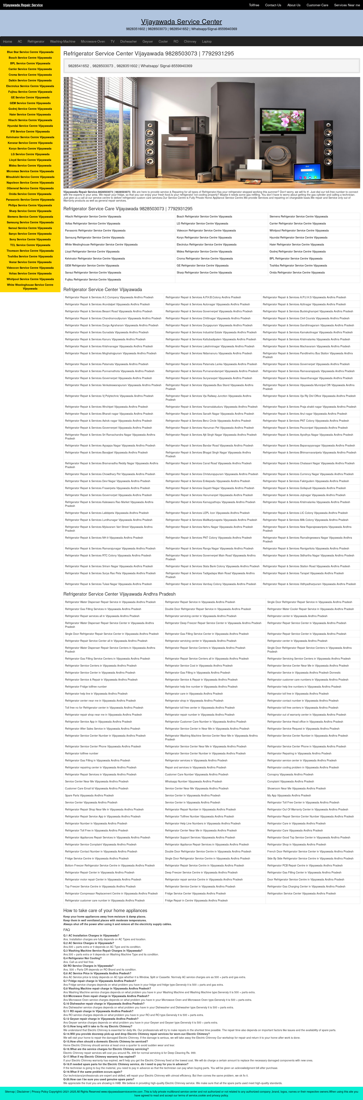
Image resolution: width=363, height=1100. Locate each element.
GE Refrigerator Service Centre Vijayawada (203, 265)
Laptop (207, 41)
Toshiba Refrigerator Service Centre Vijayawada (298, 265)
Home (7, 41)
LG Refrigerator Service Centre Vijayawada (202, 223)
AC (20, 41)
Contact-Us (273, 4)
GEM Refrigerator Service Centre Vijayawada (92, 265)
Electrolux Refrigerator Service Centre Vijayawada (207, 244)
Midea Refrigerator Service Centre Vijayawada (204, 251)
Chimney (190, 41)
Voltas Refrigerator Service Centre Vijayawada (92, 223)
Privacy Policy (40, 1091)
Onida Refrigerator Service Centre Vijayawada (297, 272)
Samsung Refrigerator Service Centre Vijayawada (94, 237)
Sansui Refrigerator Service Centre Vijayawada (93, 272)
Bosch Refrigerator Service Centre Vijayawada (204, 216)
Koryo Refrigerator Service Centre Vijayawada (204, 237)
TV (113, 41)
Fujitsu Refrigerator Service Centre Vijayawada (93, 279)
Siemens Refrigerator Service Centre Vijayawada (299, 216)
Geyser (148, 41)
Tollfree (254, 4)
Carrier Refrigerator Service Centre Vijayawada (298, 223)
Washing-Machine (62, 41)
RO (176, 41)
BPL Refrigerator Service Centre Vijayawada (296, 258)
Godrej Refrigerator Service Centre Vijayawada (298, 251)
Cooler (163, 41)
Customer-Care (317, 4)
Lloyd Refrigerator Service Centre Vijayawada (92, 251)
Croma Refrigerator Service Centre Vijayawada (205, 258)
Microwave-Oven (93, 41)
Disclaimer (23, 1091)
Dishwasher (128, 41)
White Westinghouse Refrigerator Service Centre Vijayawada (101, 244)
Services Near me (347, 4)
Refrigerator (36, 41)
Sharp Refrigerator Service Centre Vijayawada (204, 272)
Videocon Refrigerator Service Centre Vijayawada (206, 230)
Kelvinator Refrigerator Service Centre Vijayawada (95, 258)
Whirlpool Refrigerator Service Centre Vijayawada (299, 230)
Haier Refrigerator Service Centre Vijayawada (297, 244)
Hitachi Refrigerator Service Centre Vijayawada (93, 216)
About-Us (294, 4)
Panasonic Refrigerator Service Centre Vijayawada (95, 230)
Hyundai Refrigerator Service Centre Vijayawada (298, 237)
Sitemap (10, 1091)
